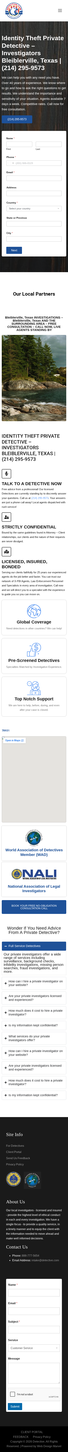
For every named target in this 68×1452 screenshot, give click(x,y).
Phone (11, 157)
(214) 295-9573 (39, 498)
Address (11, 187)
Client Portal (13, 1152)
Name (13, 1284)
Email (10, 172)
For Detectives (15, 1145)
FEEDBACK (21, 1436)
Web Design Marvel (49, 1446)
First (8, 149)
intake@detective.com (45, 1260)
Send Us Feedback (18, 1158)
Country (12, 202)
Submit (15, 1406)
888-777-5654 (30, 1255)
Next (14, 250)
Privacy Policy (15, 1164)
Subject (14, 1321)
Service (13, 1340)
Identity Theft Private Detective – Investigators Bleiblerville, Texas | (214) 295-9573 (33, 52)
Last (38, 149)
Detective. (39, 1441)
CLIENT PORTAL (32, 1432)
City (9, 233)
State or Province (16, 217)
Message (14, 1358)
